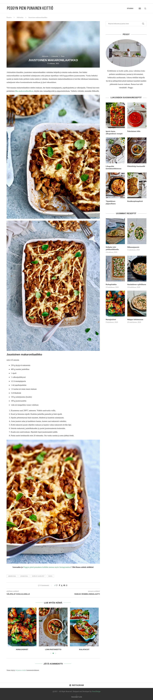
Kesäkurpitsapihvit (135, 201)
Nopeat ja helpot (38, 576)
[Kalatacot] (53, 627)
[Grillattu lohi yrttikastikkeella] (115, 231)
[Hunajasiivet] (115, 303)
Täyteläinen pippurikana (111, 202)
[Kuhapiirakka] (115, 268)
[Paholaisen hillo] (136, 115)
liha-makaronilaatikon (24, 91)
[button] (11, 631)
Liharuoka (24, 576)
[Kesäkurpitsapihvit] (136, 185)
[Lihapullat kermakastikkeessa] (115, 150)
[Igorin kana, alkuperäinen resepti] (115, 115)
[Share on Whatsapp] (66, 585)
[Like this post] (56, 585)
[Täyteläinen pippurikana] (115, 185)
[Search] (145, 8)
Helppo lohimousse (135, 319)
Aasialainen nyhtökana (136, 284)
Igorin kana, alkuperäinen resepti (114, 132)
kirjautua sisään (21, 670)
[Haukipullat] (84, 627)
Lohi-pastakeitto (22, 649)
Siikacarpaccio (133, 247)
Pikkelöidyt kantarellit (136, 166)
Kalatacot (53, 649)
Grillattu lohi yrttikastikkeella (112, 248)
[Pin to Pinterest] (64, 585)
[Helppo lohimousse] (136, 303)
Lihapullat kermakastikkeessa (113, 167)
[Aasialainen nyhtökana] (136, 268)
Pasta (50, 576)
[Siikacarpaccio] (136, 231)
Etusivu (130, 8)
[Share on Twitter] (62, 585)
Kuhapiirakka (111, 284)
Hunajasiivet (111, 319)
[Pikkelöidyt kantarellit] (136, 150)
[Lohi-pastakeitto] (22, 627)
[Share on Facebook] (59, 585)
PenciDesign (96, 691)
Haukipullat (84, 649)
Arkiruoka (20, 17)
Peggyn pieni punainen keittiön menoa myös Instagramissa (47, 567)
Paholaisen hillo (133, 131)
